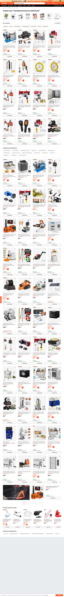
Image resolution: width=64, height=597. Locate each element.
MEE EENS (59, 595)
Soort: (55, 23)
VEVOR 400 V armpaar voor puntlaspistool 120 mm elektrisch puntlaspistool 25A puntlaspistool (53, 206)
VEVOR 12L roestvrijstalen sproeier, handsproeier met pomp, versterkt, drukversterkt (38, 413)
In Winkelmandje (9, 56)
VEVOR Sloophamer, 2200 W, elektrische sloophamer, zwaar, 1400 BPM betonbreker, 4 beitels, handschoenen (39, 324)
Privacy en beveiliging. (45, 595)
